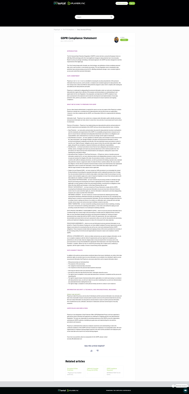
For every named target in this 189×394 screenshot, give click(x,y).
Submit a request (122, 3)
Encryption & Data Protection (72, 369)
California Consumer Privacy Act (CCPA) (92, 369)
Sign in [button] (132, 3)
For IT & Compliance (68, 29)
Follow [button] (124, 40)
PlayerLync (57, 29)
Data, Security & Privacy (84, 29)
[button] (91, 350)
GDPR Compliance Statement (112, 369)
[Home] (69, 3)
